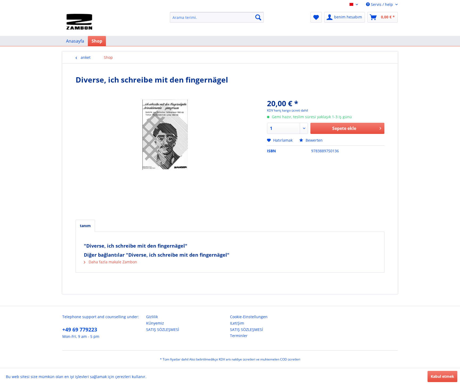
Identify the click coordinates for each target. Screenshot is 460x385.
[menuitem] (217, 17)
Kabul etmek (442, 376)
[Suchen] (258, 17)
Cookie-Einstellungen (249, 316)
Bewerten (314, 140)
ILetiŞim (237, 323)
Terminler (239, 335)
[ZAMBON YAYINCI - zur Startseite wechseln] (80, 22)
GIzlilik (152, 316)
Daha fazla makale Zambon (112, 261)
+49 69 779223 (79, 329)
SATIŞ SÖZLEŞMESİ (162, 329)
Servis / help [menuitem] (382, 4)
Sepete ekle (344, 128)
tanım (85, 225)
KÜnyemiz (155, 323)
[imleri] (316, 17)
